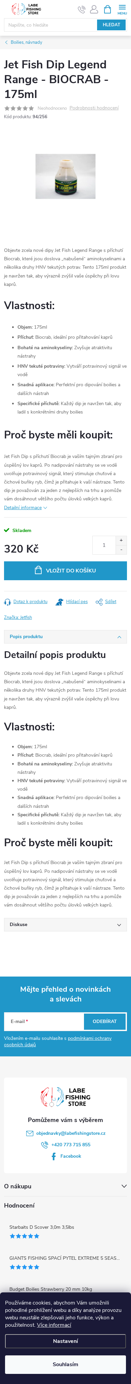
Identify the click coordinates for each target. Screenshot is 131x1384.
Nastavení (65, 1341)
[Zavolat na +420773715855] (82, 9)
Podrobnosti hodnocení (94, 108)
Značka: (18, 618)
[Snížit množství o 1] (121, 549)
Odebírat (105, 1021)
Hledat (111, 25)
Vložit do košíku (71, 570)
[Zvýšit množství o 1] (121, 540)
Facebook (70, 1156)
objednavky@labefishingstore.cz (70, 1133)
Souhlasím (65, 1364)
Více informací (54, 1325)
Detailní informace (23, 507)
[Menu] (122, 9)
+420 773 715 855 (70, 1145)
